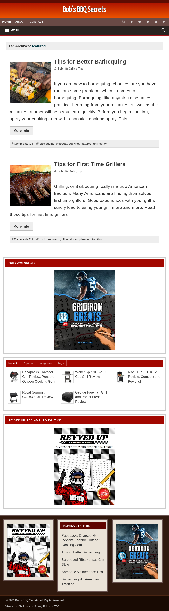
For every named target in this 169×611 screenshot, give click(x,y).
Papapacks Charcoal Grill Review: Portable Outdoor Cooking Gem (38, 376)
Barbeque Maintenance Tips (82, 572)
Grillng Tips (76, 68)
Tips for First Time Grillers (90, 164)
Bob (60, 68)
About (20, 21)
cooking (74, 143)
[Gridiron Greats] (84, 310)
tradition (97, 239)
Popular (28, 363)
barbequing (47, 143)
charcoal (61, 143)
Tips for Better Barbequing (90, 62)
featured (86, 143)
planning (84, 239)
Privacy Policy (42, 606)
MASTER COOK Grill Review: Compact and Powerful (144, 376)
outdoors (72, 239)
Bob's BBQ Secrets (27, 600)
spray (103, 143)
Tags (61, 363)
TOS (56, 606)
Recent (12, 363)
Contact (36, 21)
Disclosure (24, 606)
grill (95, 143)
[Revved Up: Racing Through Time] (84, 466)
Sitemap (9, 606)
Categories (45, 363)
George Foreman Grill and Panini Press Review (91, 397)
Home (6, 21)
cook (43, 239)
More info (21, 131)
